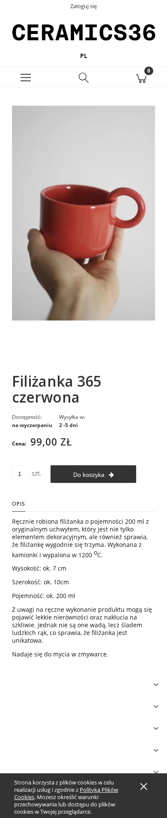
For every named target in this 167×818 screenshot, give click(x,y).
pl (83, 56)
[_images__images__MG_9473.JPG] (83, 212)
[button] (26, 77)
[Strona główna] (83, 32)
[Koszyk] (141, 77)
